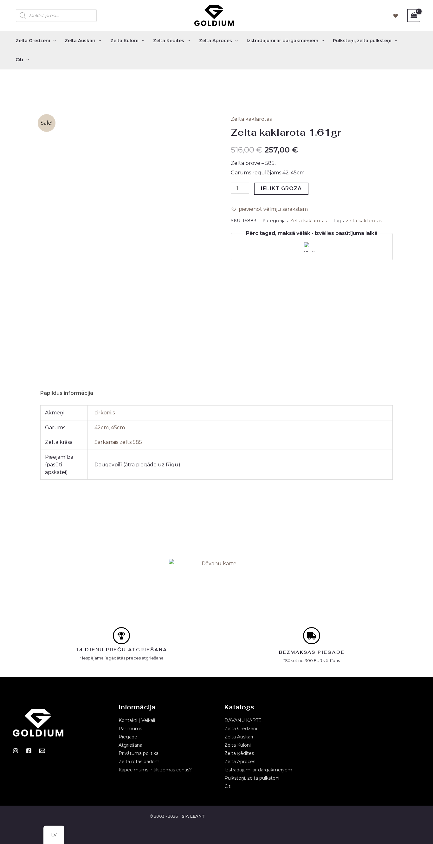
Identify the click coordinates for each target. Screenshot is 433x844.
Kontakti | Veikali (137, 720)
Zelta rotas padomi (139, 761)
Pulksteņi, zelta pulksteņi (362, 40)
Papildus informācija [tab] (66, 393)
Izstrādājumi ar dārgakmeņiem (282, 40)
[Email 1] (42, 751)
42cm (101, 428)
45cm (118, 428)
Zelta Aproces (215, 40)
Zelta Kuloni (124, 40)
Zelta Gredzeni (33, 40)
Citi (19, 59)
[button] (269, 209)
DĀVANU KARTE (243, 720)
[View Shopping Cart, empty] (413, 15)
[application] (53, 40)
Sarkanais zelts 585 (118, 442)
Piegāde (128, 737)
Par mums (130, 728)
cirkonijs (104, 413)
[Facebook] (29, 751)
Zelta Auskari (80, 40)
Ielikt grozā (281, 188)
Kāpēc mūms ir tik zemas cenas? (155, 770)
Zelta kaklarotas (251, 119)
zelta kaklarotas (364, 221)
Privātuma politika (138, 753)
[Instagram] (15, 751)
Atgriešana (130, 745)
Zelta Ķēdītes (168, 40)
